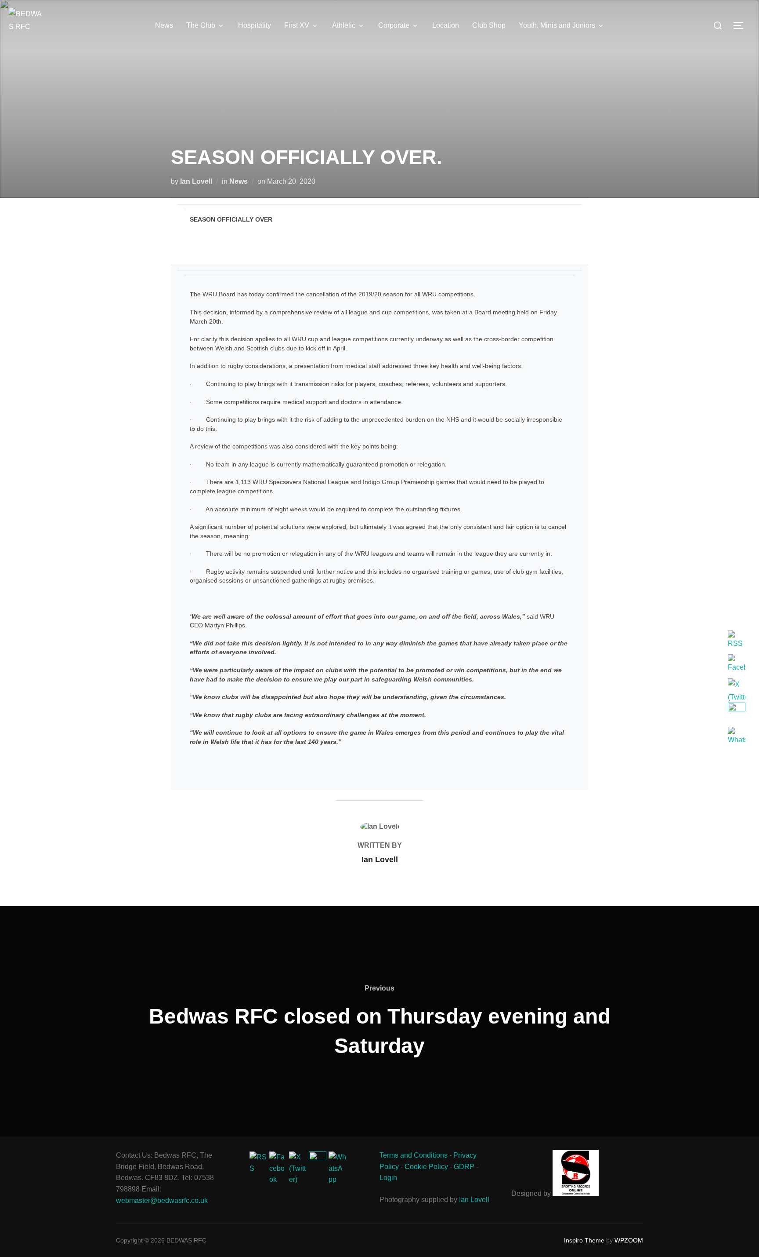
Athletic (343, 25)
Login (388, 1177)
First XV (296, 25)
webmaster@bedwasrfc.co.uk (162, 1200)
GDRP (464, 1166)
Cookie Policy (426, 1166)
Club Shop (489, 25)
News (164, 25)
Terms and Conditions (414, 1155)
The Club (200, 25)
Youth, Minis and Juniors (557, 25)
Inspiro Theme (584, 1240)
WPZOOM (628, 1240)
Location (445, 25)
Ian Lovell (196, 181)
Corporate (393, 25)
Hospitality (254, 25)
